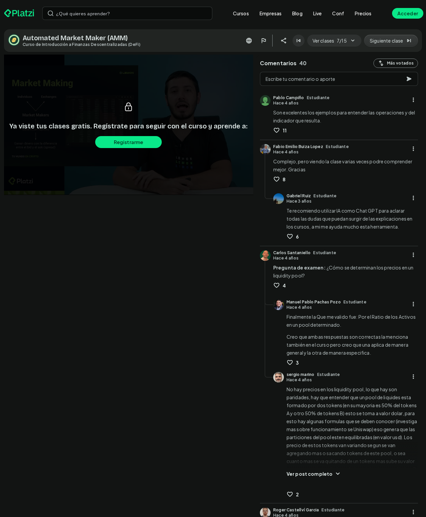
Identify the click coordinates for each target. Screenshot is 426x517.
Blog (297, 13)
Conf (338, 13)
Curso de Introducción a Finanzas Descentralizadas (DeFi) (81, 44)
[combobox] (127, 13)
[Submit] (51, 13)
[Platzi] (19, 13)
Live (317, 13)
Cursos (241, 13)
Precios (363, 13)
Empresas (271, 13)
